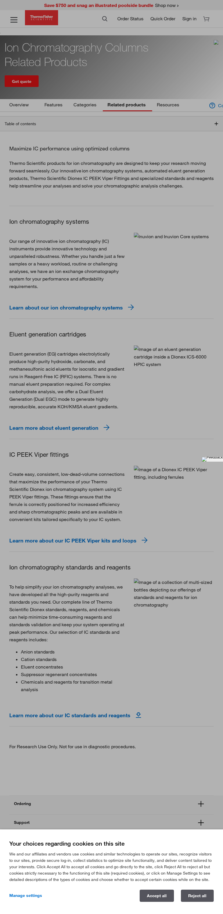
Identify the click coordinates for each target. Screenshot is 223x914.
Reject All (197, 895)
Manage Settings (25, 895)
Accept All (157, 895)
